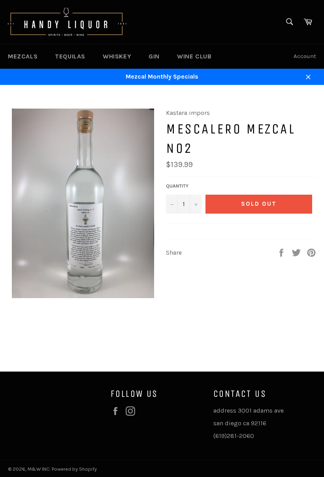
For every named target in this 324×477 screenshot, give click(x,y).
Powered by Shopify (74, 469)
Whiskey (117, 56)
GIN (154, 56)
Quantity (177, 186)
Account (305, 56)
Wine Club (194, 56)
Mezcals (23, 56)
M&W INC (39, 469)
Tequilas (70, 56)
